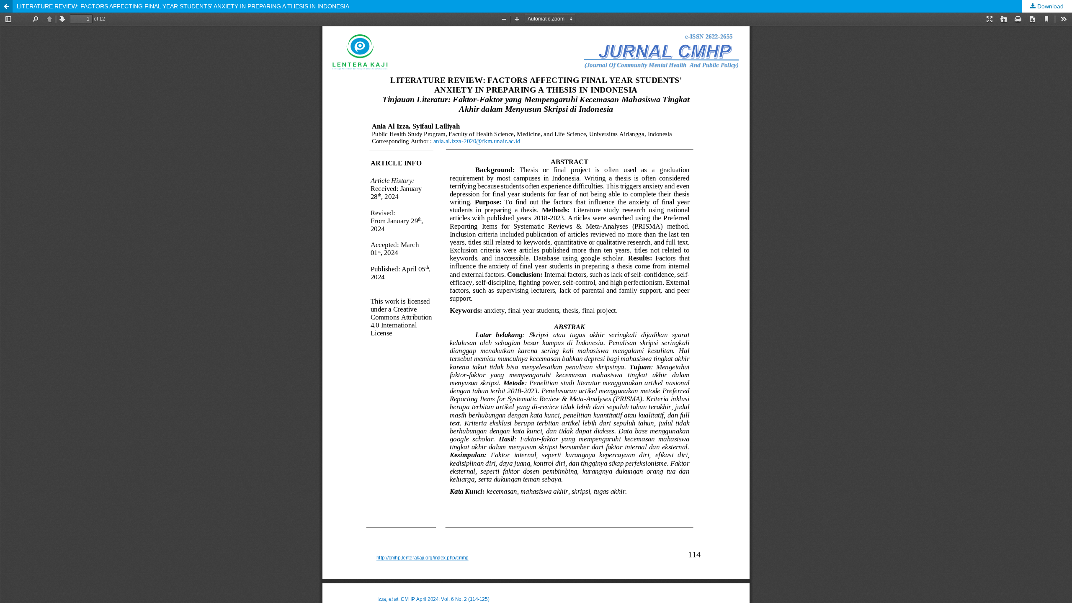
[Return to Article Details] (6, 6)
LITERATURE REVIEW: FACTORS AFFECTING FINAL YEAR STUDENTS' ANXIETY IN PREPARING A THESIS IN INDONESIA (183, 6)
